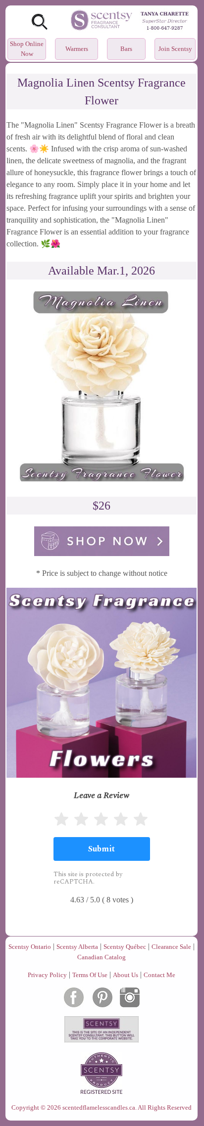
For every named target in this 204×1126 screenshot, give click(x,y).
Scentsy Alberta (77, 946)
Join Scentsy (175, 48)
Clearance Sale (171, 946)
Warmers (76, 48)
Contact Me (159, 975)
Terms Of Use (89, 975)
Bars (126, 48)
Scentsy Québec (124, 946)
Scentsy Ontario (29, 946)
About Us (125, 975)
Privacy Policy (47, 975)
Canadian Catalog (101, 957)
